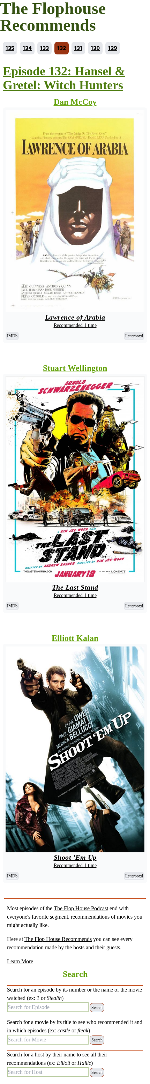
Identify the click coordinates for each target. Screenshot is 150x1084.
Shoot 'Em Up (75, 857)
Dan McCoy (75, 101)
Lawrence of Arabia (75, 317)
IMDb (12, 336)
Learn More (20, 961)
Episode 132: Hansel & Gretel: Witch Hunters (64, 78)
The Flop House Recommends (58, 939)
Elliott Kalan (75, 638)
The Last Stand (75, 587)
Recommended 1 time (75, 325)
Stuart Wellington (75, 368)
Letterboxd (134, 336)
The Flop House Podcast (81, 908)
